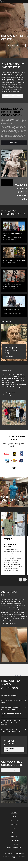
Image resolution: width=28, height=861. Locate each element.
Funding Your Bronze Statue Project (11, 350)
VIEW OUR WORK (13, 45)
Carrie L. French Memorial (11, 309)
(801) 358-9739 (14, 844)
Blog (14, 832)
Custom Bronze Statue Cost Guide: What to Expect (12, 285)
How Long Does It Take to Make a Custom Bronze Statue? (14, 261)
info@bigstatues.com (14, 847)
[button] (26, 1)
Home (14, 817)
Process (14, 836)
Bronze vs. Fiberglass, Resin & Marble (12, 234)
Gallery (14, 824)
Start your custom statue (12, 96)
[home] (2, 1)
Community (14, 821)
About (14, 828)
